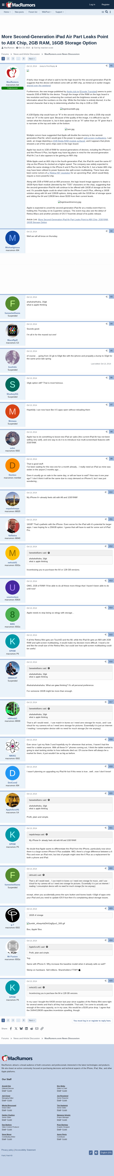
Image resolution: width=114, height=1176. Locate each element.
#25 (111, 981)
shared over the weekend (39, 85)
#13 (111, 581)
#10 (111, 492)
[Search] (106, 12)
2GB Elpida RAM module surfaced (69, 141)
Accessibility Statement (25, 1150)
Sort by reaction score (43, 48)
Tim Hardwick (62, 1105)
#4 (111, 324)
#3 (111, 297)
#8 (111, 432)
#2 (111, 231)
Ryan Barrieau (62, 1125)
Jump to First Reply (47, 66)
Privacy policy (7, 1150)
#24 (111, 940)
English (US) (106, 1152)
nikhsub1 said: (35, 875)
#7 (111, 405)
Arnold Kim (6, 1086)
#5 (111, 351)
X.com (9, 1091)
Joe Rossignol (62, 1096)
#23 (111, 908)
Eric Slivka (61, 1086)
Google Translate (88, 91)
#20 (111, 793)
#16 (111, 662)
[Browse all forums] (102, 12)
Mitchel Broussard (9, 1105)
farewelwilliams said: (38, 553)
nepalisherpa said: (37, 834)
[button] (3, 4)
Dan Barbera (7, 1125)
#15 (111, 635)
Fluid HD (9, 1155)
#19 (111, 766)
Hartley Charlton (8, 1115)
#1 (111, 66)
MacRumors (9, 48)
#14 (111, 608)
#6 (111, 378)
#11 (111, 519)
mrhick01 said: (35, 987)
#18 (111, 739)
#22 (111, 868)
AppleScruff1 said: (37, 947)
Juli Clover (6, 1096)
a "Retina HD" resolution (59, 173)
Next (31, 59)
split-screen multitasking (95, 138)
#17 (111, 702)
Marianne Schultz (64, 1115)
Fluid (3, 1155)
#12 (111, 546)
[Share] (106, 66)
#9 (111, 459)
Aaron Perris (62, 1134)
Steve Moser (6, 1134)
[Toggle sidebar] (111, 12)
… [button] (18, 58)
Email (4, 1091)
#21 (111, 828)
